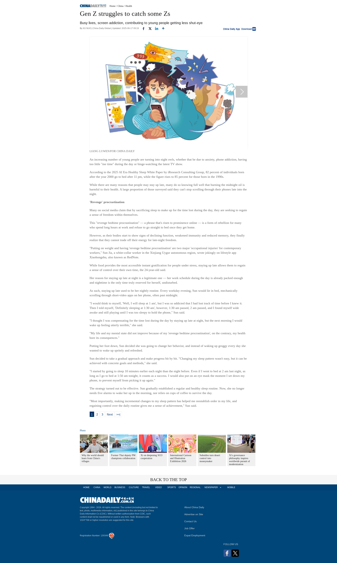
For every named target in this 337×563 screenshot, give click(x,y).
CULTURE (134, 487)
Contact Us (190, 521)
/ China (119, 6)
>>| (118, 414)
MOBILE (231, 487)
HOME (86, 487)
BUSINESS (119, 487)
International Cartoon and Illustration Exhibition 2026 (180, 458)
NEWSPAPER (210, 487)
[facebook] (142, 28)
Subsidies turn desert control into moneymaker (210, 458)
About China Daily (194, 507)
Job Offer (189, 528)
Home (112, 6)
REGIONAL (195, 487)
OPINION (183, 487)
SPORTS (171, 487)
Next (110, 414)
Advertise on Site (193, 514)
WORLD (107, 487)
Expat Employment (194, 535)
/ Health (128, 6)
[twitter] (149, 28)
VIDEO (158, 487)
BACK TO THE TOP (168, 479)
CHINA (97, 487)
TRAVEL (146, 487)
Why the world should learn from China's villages (93, 458)
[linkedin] (155, 28)
